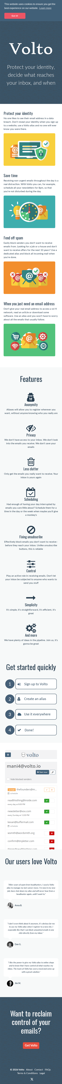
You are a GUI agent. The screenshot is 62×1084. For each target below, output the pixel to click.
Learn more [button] (45, 8)
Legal (42, 1073)
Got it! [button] (15, 16)
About (29, 1069)
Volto (21, 1069)
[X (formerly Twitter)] (32, 1079)
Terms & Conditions (27, 1073)
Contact (38, 1069)
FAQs (48, 1069)
